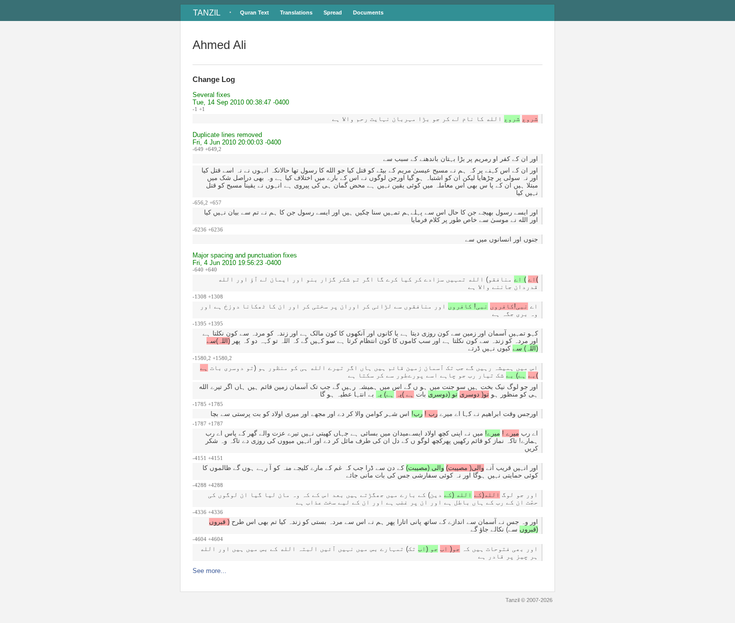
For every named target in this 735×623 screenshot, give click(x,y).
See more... (209, 570)
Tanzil (513, 600)
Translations (296, 13)
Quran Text (254, 13)
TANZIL (206, 12)
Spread (333, 13)
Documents (368, 13)
